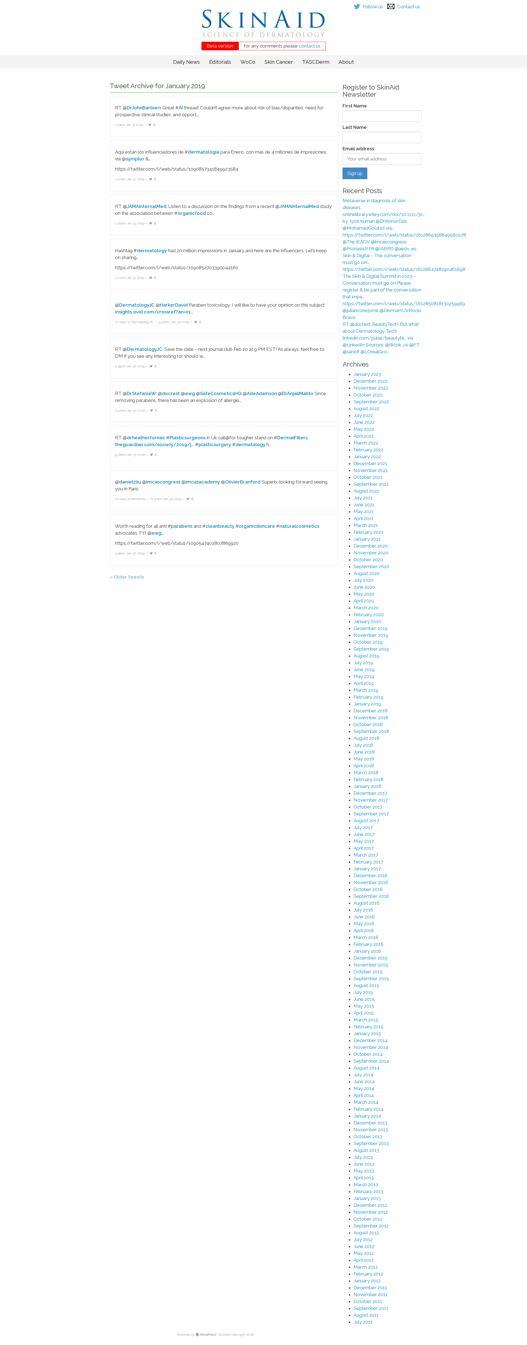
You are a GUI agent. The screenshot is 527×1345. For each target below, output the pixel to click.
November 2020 (371, 552)
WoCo (247, 62)
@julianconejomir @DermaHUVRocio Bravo (382, 314)
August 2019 (366, 655)
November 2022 (371, 388)
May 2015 (364, 1006)
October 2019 (368, 642)
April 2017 (364, 848)
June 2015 (364, 999)
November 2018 (371, 717)
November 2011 (371, 1294)
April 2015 (364, 1013)
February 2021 (368, 532)
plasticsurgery (214, 444)
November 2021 (371, 470)
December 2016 (371, 875)
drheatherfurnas (145, 437)
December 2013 (370, 1123)
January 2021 (367, 539)
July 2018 (363, 745)
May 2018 (364, 759)
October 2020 (368, 559)
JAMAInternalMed (146, 206)
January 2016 (367, 951)
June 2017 (364, 834)
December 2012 (370, 1205)
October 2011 (368, 1301)
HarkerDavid (174, 305)
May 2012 (364, 1253)
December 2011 (370, 1287)
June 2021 (364, 504)
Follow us (373, 6)
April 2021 (364, 518)
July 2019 (363, 662)
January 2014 (367, 1116)
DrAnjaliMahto (297, 393)
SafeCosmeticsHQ (221, 393)
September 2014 (371, 1061)
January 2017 (367, 868)
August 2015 (366, 985)
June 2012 (364, 1246)
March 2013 (366, 1184)
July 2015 (363, 992)
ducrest (171, 393)
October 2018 (368, 724)
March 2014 (366, 1102)
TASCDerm (315, 62)
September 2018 (371, 731)
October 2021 (368, 477)
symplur (135, 159)
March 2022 (366, 443)
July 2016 (363, 910)
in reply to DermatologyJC (135, 322)
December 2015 (371, 958)
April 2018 (364, 765)
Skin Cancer (279, 62)
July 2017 (363, 827)
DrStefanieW (141, 393)
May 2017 (364, 841)
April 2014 (364, 1095)
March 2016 (366, 937)
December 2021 (370, 463)
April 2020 (364, 601)
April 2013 (364, 1177)
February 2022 (368, 449)
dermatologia (203, 152)
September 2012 (371, 1226)
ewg (190, 393)
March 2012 (366, 1267)
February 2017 (368, 862)
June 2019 (364, 669)
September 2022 (371, 401)
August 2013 (366, 1150)
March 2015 (366, 1019)
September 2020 (371, 566)
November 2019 (371, 635)
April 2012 (364, 1260)
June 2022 (364, 422)
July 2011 (363, 1322)
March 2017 (366, 855)
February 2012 (368, 1274)
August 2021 (366, 491)
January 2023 (367, 374)
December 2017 (370, 793)
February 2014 (368, 1109)
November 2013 (371, 1129)
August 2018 (366, 738)
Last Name (355, 127)
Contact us (408, 6)
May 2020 (364, 594)
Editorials (220, 62)
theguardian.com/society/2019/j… (154, 444)
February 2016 (368, 944)
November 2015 (371, 965)
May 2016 (364, 923)
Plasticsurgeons (188, 437)
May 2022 (364, 429)
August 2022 (366, 408)
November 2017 (371, 800)
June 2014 (364, 1081)
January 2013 (367, 1198)
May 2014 (364, 1088)
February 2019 (368, 697)
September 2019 (371, 649)
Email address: (359, 148)
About (346, 62)
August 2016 (366, 903)
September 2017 (371, 813)
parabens (181, 526)
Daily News (186, 62)
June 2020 (364, 587)
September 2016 (371, 896)
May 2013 (364, 1171)
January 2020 (367, 621)
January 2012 (367, 1280)
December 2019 (371, 628)
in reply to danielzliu (131, 499)
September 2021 (371, 484)
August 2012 (366, 1232)
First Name (355, 106)
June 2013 (364, 1164)
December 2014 (371, 1040)
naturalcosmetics (299, 526)
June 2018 (364, 752)
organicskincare (257, 526)
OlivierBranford (242, 482)
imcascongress (163, 482)
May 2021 (364, 511)
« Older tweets (127, 577)
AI (181, 107)
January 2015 (367, 1033)
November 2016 (371, 882)
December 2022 (371, 381)
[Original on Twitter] (150, 125)
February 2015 (368, 1026)
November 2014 (371, 1047)
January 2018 (367, 786)
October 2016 (368, 889)
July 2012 (363, 1239)
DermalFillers (292, 437)
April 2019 (364, 683)
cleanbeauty (220, 526)
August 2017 (366, 820)
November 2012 (371, 1212)
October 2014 (368, 1054)
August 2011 (366, 1315)
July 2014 (363, 1074)
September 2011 (371, 1308)
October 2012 (368, 1219)
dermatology (152, 250)
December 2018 (371, 710)
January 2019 (367, 704)
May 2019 (364, 676)
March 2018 (366, 772)
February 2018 (368, 779)
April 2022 (364, 436)
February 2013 (368, 1191)
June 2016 (364, 916)
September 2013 (371, 1143)
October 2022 (368, 395)
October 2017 (368, 807)
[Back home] (263, 27)
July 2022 (363, 415)
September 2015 (371, 978)
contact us (310, 46)
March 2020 (366, 607)
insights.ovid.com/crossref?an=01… (154, 312)
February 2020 (369, 614)
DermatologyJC (137, 305)
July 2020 (363, 580)
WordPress (207, 1334)
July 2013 (363, 1157)
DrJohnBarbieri (144, 107)
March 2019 (366, 690)
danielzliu (130, 482)
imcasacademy (203, 482)
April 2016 (364, 930)
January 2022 (367, 456)
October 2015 (368, 971)
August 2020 (367, 573)
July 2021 (363, 498)
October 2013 (368, 1136)
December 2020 (371, 546)
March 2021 (366, 525)
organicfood (192, 213)
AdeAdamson (262, 393)
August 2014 (366, 1068)
